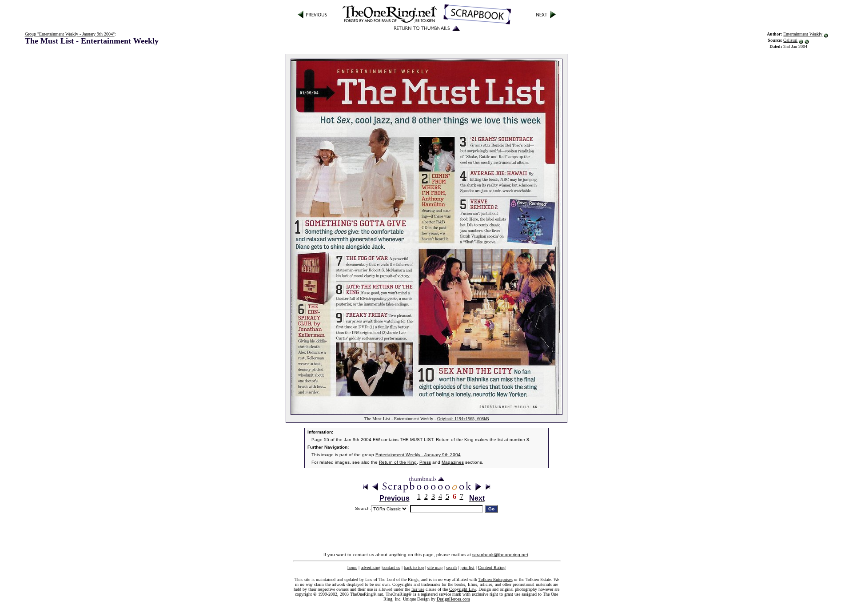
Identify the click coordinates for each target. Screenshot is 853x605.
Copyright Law (462, 589)
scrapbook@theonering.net (500, 554)
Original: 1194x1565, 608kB (463, 418)
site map (434, 567)
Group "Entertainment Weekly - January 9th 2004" (70, 34)
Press (425, 462)
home (352, 567)
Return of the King (398, 462)
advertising (370, 567)
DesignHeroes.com (453, 599)
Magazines (453, 462)
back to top (414, 567)
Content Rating (492, 567)
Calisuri (790, 40)
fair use (417, 589)
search (451, 567)
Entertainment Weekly (802, 34)
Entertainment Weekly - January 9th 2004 (418, 454)
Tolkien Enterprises (495, 579)
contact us (391, 567)
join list (467, 567)
